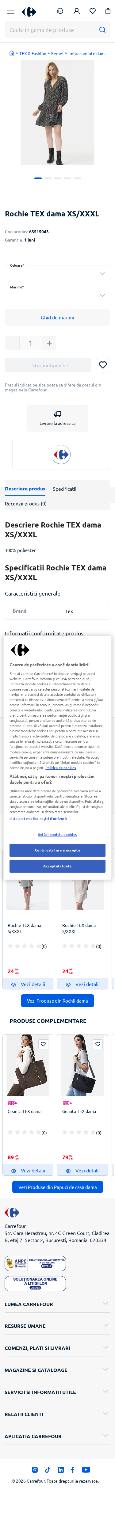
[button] (107, 12)
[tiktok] (47, 1471)
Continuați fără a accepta (57, 850)
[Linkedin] (60, 1471)
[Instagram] (35, 1471)
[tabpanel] (57, 112)
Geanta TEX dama (24, 1111)
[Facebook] (73, 1471)
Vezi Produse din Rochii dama (57, 1001)
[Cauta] (102, 29)
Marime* (17, 287)
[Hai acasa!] (12, 53)
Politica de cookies (60, 767)
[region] (57, 758)
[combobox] (57, 273)
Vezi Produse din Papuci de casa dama (57, 1187)
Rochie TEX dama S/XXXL (24, 928)
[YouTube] (86, 1471)
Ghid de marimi (57, 317)
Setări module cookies (57, 834)
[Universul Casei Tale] (29, 11)
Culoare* (17, 265)
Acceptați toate (57, 865)
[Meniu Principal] (11, 12)
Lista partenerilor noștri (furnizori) (38, 818)
